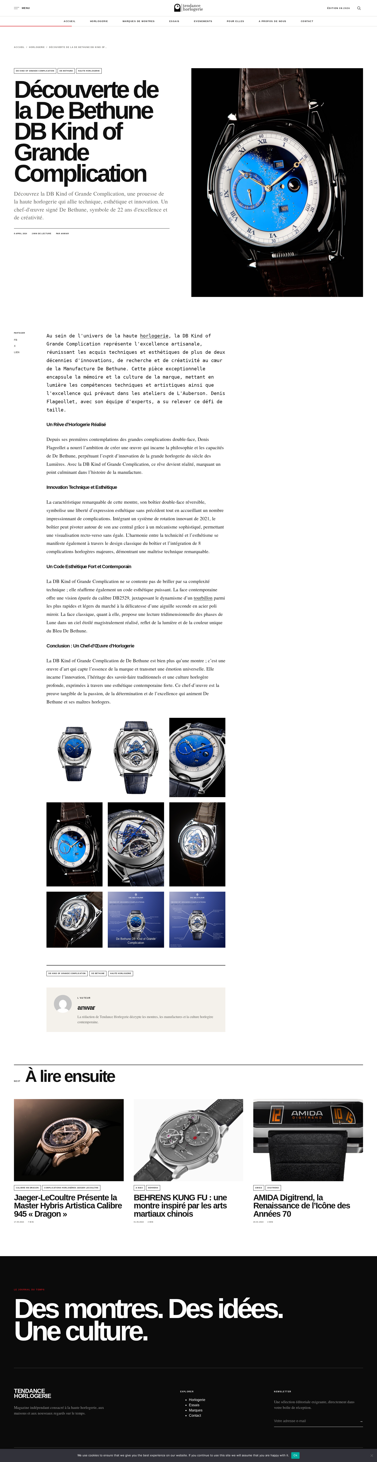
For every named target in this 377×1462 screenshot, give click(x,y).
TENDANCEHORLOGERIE (32, 1394)
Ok (295, 1455)
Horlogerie (99, 21)
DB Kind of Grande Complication (35, 71)
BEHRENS (153, 1188)
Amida (258, 1188)
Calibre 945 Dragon (27, 1188)
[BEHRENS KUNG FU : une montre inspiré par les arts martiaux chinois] (188, 1140)
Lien (16, 352)
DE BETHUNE (66, 71)
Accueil (70, 21)
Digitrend (273, 1188)
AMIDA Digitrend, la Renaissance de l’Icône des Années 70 (301, 1205)
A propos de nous (272, 21)
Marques (195, 1410)
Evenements (203, 21)
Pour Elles (235, 21)
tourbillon (203, 598)
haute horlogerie (88, 71)
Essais (174, 21)
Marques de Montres (139, 21)
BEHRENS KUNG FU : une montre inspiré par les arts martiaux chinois (180, 1205)
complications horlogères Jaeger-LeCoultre (71, 1188)
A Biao (139, 1188)
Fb (15, 340)
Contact (307, 21)
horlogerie (154, 336)
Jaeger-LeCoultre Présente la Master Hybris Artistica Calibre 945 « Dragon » (68, 1205)
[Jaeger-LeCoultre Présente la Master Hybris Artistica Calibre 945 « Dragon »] (69, 1140)
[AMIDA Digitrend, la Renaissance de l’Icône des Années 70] (308, 1140)
